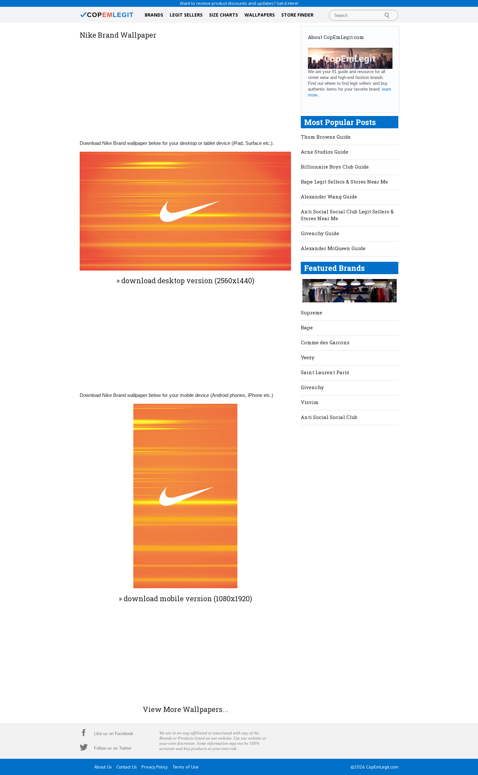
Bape (307, 327)
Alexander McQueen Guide (333, 248)
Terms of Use (185, 767)
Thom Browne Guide (326, 136)
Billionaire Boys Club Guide (335, 166)
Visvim (309, 402)
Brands (154, 15)
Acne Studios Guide (324, 151)
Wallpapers (260, 15)
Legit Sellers (186, 15)
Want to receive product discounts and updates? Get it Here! (239, 3)
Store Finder (297, 15)
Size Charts (223, 15)
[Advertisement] (185, 89)
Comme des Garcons (325, 342)
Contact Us (126, 767)
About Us (103, 767)
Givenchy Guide (320, 233)
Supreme (311, 312)
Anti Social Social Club (329, 417)
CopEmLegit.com (382, 767)
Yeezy (307, 357)
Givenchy (312, 387)
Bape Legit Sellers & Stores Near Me (344, 181)
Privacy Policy (154, 767)
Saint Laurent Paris (325, 372)
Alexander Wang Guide (329, 196)
